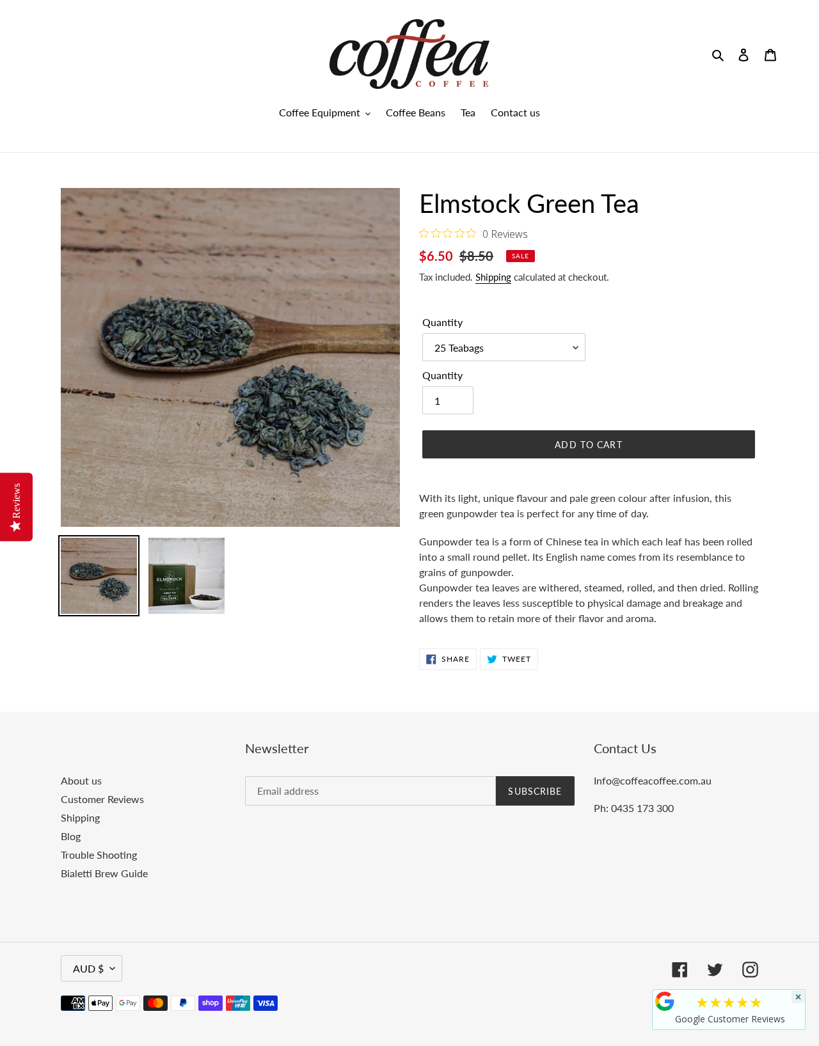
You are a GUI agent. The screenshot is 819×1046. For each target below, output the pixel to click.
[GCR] (664, 1001)
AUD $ (88, 968)
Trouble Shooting (99, 854)
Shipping (493, 277)
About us (81, 780)
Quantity (442, 322)
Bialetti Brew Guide (104, 873)
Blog (71, 836)
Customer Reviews (102, 799)
